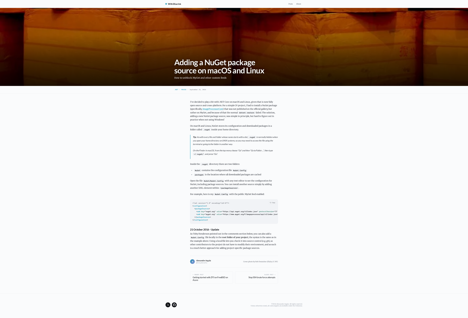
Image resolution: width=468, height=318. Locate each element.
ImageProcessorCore (213, 109)
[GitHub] (174, 304)
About (298, 4)
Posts (290, 4)
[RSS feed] (168, 304)
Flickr (270, 262)
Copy (273, 202)
